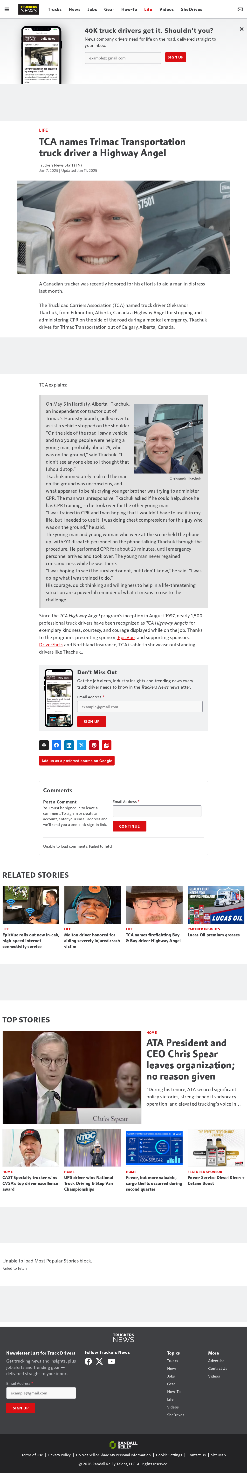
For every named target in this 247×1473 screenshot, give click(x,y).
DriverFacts (51, 644)
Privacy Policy (59, 1454)
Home (151, 1032)
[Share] (56, 745)
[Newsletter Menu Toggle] (240, 9)
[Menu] (7, 9)
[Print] (44, 745)
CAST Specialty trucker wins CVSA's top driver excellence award (30, 1183)
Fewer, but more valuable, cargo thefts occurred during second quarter (154, 1183)
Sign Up (176, 57)
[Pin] (94, 745)
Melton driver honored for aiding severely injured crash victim (92, 940)
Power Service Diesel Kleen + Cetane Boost (216, 1180)
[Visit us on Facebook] (88, 1360)
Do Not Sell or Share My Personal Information (113, 1454)
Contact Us (196, 1454)
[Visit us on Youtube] (111, 1360)
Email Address (90, 697)
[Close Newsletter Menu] (242, 29)
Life (43, 130)
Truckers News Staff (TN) (60, 165)
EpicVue (126, 637)
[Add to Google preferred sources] (106, 745)
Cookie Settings (169, 1454)
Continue (129, 826)
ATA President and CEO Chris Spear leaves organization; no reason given (190, 1059)
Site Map (218, 1454)
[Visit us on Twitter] (100, 1360)
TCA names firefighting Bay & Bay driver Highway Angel (153, 937)
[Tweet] (81, 745)
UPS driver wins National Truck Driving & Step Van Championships (88, 1183)
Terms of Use (32, 1454)
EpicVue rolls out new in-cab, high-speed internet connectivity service (30, 940)
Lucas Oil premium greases (214, 935)
